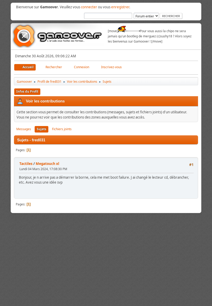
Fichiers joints (62, 129)
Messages (23, 129)
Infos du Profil (27, 91)
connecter (89, 7)
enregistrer (120, 7)
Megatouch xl (47, 163)
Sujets (41, 129)
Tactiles (26, 163)
